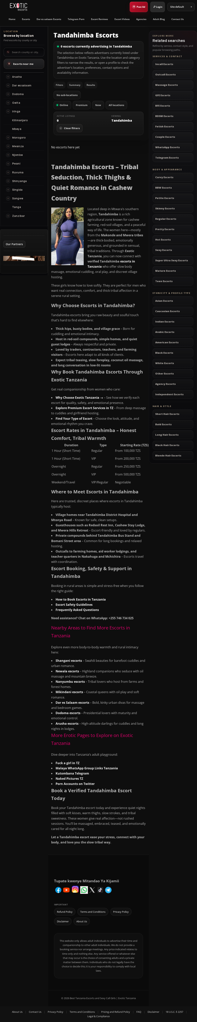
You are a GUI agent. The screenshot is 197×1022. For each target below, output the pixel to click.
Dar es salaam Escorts (49, 19)
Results (91, 85)
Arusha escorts (67, 723)
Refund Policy (65, 911)
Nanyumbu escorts (70, 681)
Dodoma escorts (68, 713)
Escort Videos (122, 19)
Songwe (17, 198)
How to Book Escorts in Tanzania (81, 599)
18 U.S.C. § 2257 (174, 1012)
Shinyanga (19, 181)
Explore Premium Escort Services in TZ (84, 408)
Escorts (26, 19)
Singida (17, 189)
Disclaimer (63, 921)
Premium (82, 105)
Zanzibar (18, 216)
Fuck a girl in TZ (67, 763)
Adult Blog (159, 19)
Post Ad (139, 6)
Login (159, 6)
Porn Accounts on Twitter (75, 784)
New (98, 105)
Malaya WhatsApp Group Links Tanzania (87, 768)
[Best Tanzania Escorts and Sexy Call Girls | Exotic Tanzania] (18, 7)
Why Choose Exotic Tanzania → (79, 397)
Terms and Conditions (92, 911)
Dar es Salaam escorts (72, 702)
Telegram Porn (76, 19)
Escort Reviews (99, 19)
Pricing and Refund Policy (115, 1012)
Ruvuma (17, 172)
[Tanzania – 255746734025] (24, 260)
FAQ (138, 1012)
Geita (16, 102)
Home (12, 19)
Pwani (16, 163)
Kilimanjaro (20, 120)
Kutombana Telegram (72, 773)
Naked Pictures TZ (69, 778)
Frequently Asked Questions (77, 610)
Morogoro (19, 137)
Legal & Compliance (98, 1016)
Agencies (141, 19)
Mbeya (16, 129)
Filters (59, 85)
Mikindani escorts (69, 692)
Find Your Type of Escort (74, 418)
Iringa (16, 111)
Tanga (16, 207)
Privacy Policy (121, 911)
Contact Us (177, 19)
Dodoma (18, 94)
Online (64, 105)
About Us (81, 921)
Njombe (17, 155)
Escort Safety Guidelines (74, 605)
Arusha (17, 77)
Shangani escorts (69, 660)
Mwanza (18, 146)
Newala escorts (67, 671)
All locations (116, 105)
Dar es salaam (21, 85)
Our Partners (14, 244)
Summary (74, 85)
